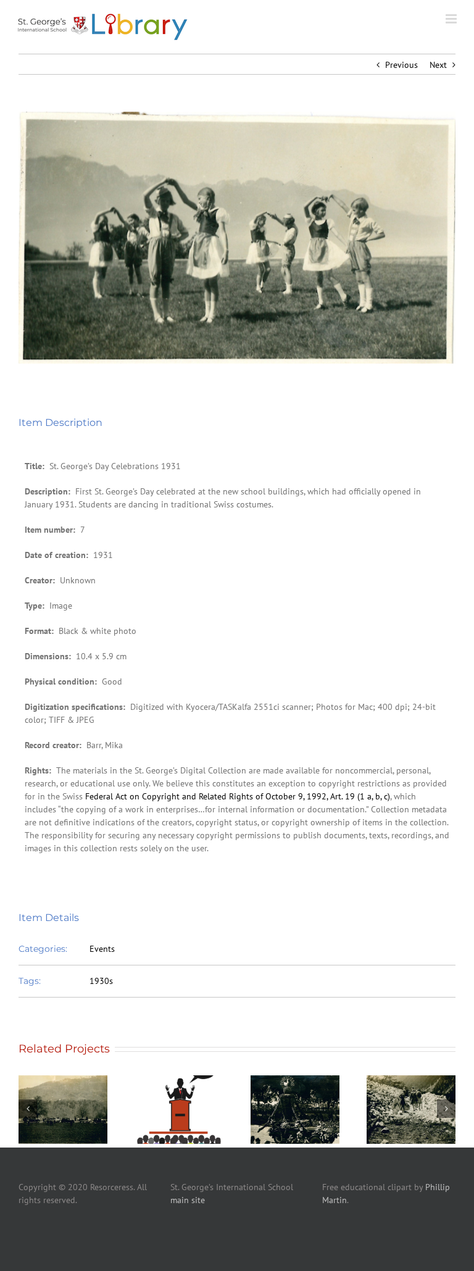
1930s (101, 980)
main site (187, 1200)
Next (438, 64)
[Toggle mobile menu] (452, 18)
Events (102, 948)
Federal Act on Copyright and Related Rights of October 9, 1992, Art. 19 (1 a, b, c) (237, 796)
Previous (401, 64)
